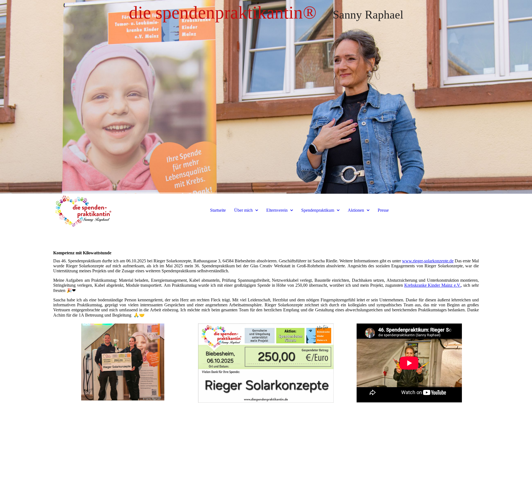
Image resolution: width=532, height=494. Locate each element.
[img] (266, 97)
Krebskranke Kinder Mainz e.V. (432, 285)
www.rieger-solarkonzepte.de (428, 260)
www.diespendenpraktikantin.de (122, 467)
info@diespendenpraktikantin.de (409, 467)
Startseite (218, 210)
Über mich (243, 210)
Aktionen (356, 210)
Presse (383, 210)
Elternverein (277, 210)
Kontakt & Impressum (265, 467)
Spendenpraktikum (317, 210)
